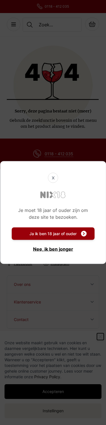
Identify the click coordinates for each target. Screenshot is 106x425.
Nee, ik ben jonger (53, 249)
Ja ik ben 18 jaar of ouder (53, 233)
